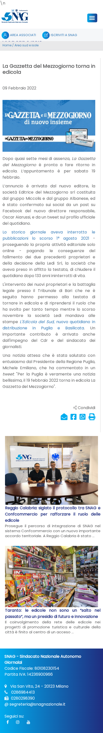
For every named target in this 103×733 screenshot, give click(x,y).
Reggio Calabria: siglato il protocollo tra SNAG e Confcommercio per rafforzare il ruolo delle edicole (52, 514)
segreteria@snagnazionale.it (38, 704)
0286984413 (22, 692)
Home (7, 45)
